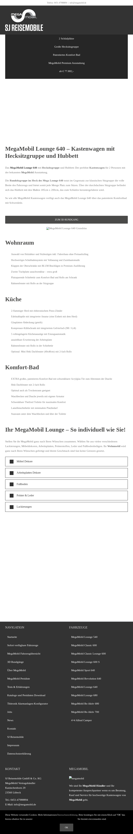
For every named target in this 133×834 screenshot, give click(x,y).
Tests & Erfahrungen (18, 687)
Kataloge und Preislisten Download (26, 695)
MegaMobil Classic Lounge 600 (88, 653)
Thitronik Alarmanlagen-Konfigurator (27, 703)
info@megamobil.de (78, 3)
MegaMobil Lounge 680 (84, 695)
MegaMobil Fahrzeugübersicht (23, 653)
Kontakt (11, 728)
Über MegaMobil (16, 670)
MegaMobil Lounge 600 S (85, 662)
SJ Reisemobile (15, 737)
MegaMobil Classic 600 (84, 645)
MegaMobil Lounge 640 (84, 687)
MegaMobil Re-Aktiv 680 (85, 703)
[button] (66, 461)
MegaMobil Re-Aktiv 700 (85, 712)
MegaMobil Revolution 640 (86, 678)
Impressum (13, 745)
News (10, 720)
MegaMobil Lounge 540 (84, 637)
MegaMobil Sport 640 (83, 670)
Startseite (12, 637)
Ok (66, 827)
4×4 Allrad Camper (81, 720)
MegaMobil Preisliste (18, 678)
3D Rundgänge (15, 662)
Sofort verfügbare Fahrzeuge (22, 645)
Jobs (9, 712)
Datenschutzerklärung (19, 753)
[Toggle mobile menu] (126, 11)
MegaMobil (27, 172)
